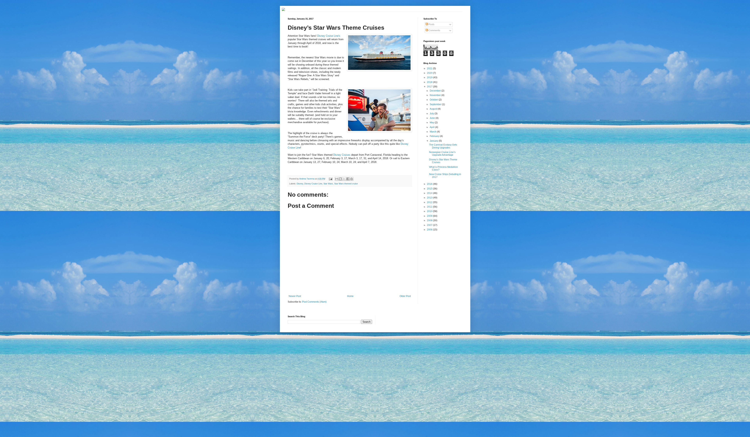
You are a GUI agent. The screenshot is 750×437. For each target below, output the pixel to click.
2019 (430, 77)
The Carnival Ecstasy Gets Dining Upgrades (443, 146)
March (433, 131)
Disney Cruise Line (313, 183)
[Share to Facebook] (348, 179)
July (432, 113)
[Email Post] (330, 179)
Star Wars (328, 183)
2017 (430, 86)
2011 (430, 206)
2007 (430, 225)
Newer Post (295, 296)
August (434, 108)
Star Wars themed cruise (346, 183)
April (432, 127)
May (432, 122)
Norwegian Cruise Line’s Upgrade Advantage (442, 153)
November (435, 95)
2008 (430, 220)
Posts (431, 24)
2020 (430, 73)
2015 (430, 188)
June (433, 118)
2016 (430, 184)
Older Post (405, 296)
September (436, 104)
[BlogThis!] (340, 179)
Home (350, 296)
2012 (430, 202)
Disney (300, 183)
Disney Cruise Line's (328, 35)
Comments (434, 30)
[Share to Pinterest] (352, 179)
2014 (430, 193)
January (434, 140)
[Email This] (337, 179)
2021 (430, 68)
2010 (430, 211)
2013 (430, 197)
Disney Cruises (341, 154)
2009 (430, 216)
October (434, 99)
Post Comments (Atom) (314, 301)
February (435, 136)
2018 (430, 82)
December (435, 90)
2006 (430, 229)
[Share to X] (344, 179)
